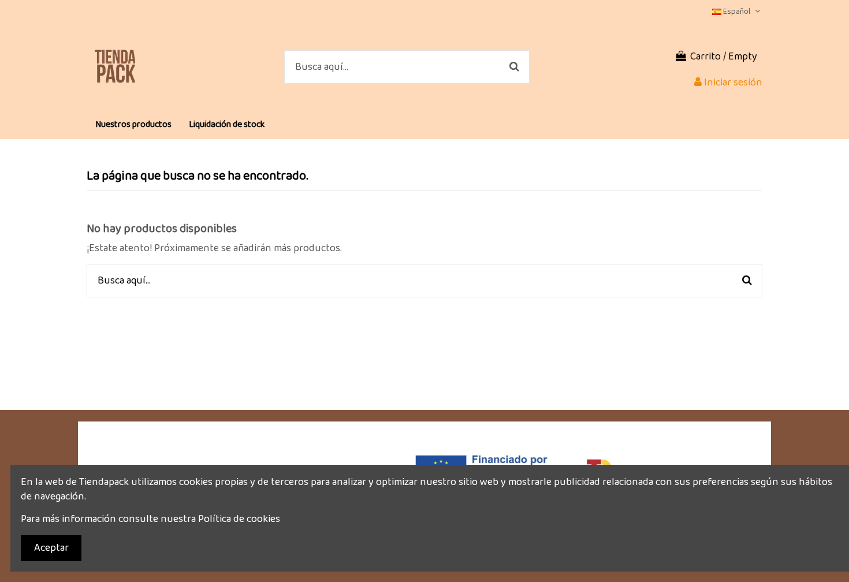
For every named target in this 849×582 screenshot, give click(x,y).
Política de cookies (239, 519)
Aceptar (51, 548)
